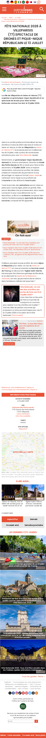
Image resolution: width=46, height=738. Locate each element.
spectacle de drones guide (24, 477)
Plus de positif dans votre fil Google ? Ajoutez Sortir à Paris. (24, 90)
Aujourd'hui (12, 519)
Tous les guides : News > (33, 676)
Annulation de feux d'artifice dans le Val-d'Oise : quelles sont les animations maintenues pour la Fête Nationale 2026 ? (23, 601)
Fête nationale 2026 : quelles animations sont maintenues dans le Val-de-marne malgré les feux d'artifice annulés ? (23, 635)
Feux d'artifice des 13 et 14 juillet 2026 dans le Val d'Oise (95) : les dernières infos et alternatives (22, 249)
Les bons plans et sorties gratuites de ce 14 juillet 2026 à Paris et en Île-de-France (23, 565)
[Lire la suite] (17, 315)
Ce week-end (12, 525)
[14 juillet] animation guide (25, 474)
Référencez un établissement (16, 684)
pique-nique (34, 175)
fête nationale (22, 472)
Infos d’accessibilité (23, 416)
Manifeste (9, 686)
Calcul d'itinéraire (23, 414)
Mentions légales (21, 686)
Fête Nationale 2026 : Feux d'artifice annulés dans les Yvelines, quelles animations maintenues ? (23, 669)
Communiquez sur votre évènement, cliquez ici (19, 390)
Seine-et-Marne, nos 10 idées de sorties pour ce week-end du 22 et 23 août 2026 (12, 504)
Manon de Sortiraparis (12, 82)
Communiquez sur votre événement (27, 682)
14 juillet (13, 472)
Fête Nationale (25, 155)
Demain (33, 519)
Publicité (7, 682)
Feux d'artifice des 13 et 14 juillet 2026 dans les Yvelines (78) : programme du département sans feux (23, 254)
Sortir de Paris (35, 689)
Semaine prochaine (34, 525)
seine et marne (34, 472)
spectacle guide (8, 477)
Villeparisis (39, 474)
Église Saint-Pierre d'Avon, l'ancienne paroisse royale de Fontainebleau (33, 504)
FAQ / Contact (35, 684)
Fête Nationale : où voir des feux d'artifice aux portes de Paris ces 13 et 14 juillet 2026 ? (21, 244)
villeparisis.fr (23, 429)
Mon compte (23, 689)
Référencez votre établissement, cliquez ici (18, 387)
